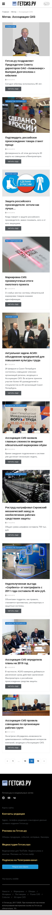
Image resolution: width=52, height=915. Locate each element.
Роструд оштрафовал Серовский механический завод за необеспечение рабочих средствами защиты (26, 512)
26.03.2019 (10, 80)
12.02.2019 (10, 667)
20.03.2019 (10, 213)
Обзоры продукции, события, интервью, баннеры (25, 836)
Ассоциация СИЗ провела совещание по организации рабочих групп (22, 724)
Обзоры (31, 891)
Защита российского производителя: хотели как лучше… (22, 204)
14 (25, 761)
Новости (5, 891)
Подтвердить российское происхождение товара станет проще (24, 141)
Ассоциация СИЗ (26, 11)
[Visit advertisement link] (26, 912)
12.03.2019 (10, 289)
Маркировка (19, 891)
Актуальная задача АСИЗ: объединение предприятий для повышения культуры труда (24, 356)
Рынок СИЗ (11, 174)
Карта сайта (8, 807)
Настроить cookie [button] (10, 878)
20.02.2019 (10, 595)
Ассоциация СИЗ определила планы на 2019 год (23, 661)
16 (38, 761)
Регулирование (14, 241)
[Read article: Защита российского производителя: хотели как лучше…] (26, 183)
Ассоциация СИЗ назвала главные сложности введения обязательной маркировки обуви (26, 441)
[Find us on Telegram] (3, 797)
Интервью (6, 894)
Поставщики (20, 894)
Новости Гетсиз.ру (16, 101)
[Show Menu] (3, 3)
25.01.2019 (10, 732)
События (10, 26)
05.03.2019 (10, 449)
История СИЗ (20, 897)
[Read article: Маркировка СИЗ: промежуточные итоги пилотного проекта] (26, 254)
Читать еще (14, 88)
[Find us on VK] (14, 797)
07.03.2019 (10, 364)
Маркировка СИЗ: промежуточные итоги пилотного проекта (19, 280)
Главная (5, 11)
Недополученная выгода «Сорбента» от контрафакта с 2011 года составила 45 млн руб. (25, 587)
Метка (13, 11)
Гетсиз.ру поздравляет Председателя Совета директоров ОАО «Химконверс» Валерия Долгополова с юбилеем (25, 68)
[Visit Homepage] (24, 4)
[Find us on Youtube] (9, 797)
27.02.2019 (10, 523)
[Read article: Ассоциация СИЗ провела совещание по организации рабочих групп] (26, 705)
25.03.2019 (10, 149)
